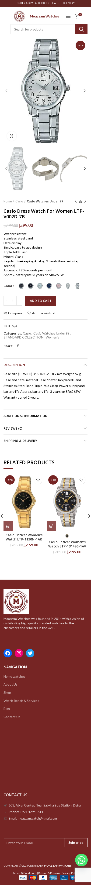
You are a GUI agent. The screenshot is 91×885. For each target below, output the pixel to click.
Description (14, 364)
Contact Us (12, 717)
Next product (85, 201)
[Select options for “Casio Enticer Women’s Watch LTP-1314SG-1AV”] (51, 526)
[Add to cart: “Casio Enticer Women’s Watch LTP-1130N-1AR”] (8, 526)
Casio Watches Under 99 (45, 201)
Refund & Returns (49, 873)
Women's (52, 337)
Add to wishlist (44, 313)
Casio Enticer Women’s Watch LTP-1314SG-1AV (67, 544)
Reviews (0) (13, 428)
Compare (15, 313)
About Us (11, 684)
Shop (7, 692)
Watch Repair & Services (21, 701)
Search (81, 29)
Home (8, 201)
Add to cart (41, 301)
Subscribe (75, 842)
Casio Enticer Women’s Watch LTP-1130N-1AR (24, 537)
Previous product (76, 201)
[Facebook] (17, 346)
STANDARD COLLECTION (23, 337)
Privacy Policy (70, 873)
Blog (7, 709)
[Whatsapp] (81, 860)
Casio (19, 201)
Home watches (14, 676)
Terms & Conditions (25, 873)
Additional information (26, 415)
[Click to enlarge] (11, 136)
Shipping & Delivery (20, 440)
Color (8, 286)
